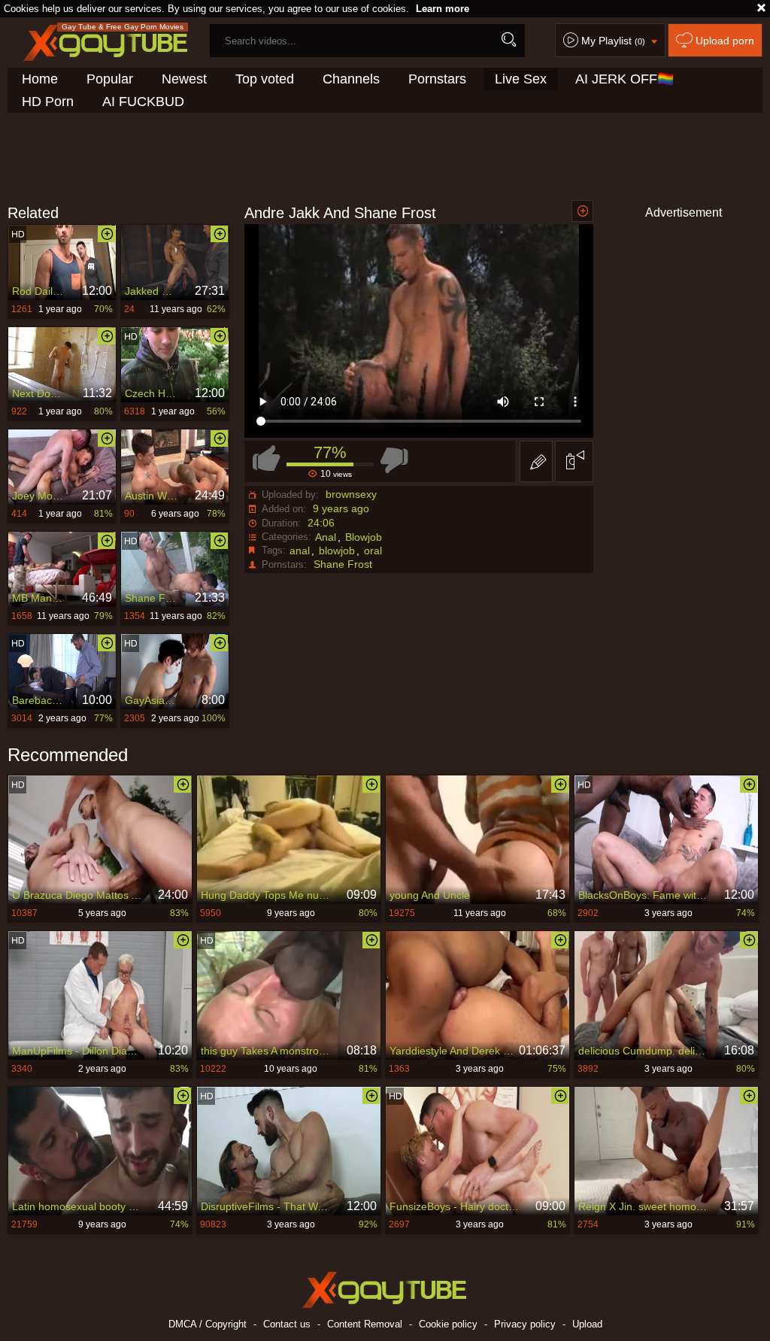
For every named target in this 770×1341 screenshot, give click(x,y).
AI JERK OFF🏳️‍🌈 (624, 78)
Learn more (442, 8)
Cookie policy (448, 1324)
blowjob (337, 551)
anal (300, 551)
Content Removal (364, 1324)
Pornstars (437, 78)
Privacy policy (525, 1324)
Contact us (287, 1324)
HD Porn (48, 101)
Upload (587, 1324)
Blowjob (363, 537)
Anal (325, 537)
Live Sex (521, 78)
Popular (109, 78)
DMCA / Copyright (207, 1324)
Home (40, 78)
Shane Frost (343, 564)
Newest (184, 78)
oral (373, 551)
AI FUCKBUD (143, 101)
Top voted (264, 78)
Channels (351, 78)
